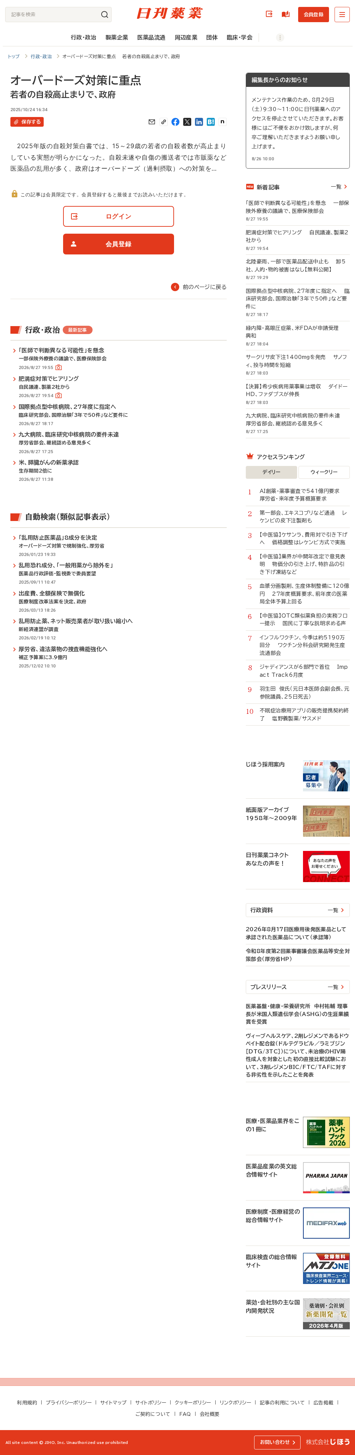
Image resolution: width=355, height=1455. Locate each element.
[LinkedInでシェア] (199, 122)
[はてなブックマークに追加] (211, 122)
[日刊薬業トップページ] (170, 13)
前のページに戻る (205, 287)
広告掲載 (323, 1402)
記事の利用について (282, 1402)
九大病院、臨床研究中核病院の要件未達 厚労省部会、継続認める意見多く (296, 419)
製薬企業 (116, 37)
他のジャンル (273, 37)
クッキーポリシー (193, 1402)
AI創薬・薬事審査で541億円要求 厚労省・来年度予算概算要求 (303, 495)
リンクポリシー (235, 1402)
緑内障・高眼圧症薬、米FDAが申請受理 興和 (296, 332)
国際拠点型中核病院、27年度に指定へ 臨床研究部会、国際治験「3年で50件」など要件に (297, 298)
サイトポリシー (150, 1402)
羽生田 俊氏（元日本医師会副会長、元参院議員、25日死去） (304, 692)
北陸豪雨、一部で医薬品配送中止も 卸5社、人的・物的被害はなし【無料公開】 (296, 265)
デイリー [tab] (271, 472)
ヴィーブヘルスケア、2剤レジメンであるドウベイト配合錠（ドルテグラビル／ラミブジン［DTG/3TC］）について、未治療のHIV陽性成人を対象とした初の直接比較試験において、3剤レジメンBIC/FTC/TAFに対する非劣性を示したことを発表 (297, 1055)
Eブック (287, 14)
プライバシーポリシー (69, 1402)
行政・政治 (83, 37)
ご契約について (153, 1414)
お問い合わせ (275, 1442)
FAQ (185, 1414)
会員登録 (313, 14)
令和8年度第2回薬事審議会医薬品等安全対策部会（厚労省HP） (298, 955)
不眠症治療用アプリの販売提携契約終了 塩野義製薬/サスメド (304, 714)
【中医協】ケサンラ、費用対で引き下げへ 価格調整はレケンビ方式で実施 (303, 538)
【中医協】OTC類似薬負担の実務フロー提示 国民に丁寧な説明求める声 (303, 619)
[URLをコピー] (163, 122)
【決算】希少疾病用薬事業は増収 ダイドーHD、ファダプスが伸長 (296, 390)
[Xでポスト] (187, 122)
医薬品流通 (151, 37)
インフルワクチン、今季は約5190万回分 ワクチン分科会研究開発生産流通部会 (302, 645)
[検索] (105, 14)
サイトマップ (113, 1402)
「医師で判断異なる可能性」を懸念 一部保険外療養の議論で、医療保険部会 (297, 207)
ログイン (270, 14)
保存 (31, 121)
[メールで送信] (152, 122)
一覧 (336, 186)
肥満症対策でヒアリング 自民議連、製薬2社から (297, 236)
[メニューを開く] (342, 14)
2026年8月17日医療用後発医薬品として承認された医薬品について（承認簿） (296, 933)
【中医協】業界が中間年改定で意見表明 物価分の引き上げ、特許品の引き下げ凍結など (303, 564)
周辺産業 (186, 37)
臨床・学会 (239, 37)
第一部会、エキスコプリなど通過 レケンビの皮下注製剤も (303, 516)
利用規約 (27, 1402)
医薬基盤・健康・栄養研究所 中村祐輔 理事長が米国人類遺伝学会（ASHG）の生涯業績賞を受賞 (297, 1014)
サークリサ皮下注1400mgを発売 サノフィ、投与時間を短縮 (296, 361)
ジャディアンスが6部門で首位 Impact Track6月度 (304, 670)
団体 (212, 37)
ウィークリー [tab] (324, 472)
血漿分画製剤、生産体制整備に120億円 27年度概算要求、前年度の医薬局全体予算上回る (304, 593)
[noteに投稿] (222, 122)
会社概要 (210, 1414)
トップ (14, 56)
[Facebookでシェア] (175, 122)
